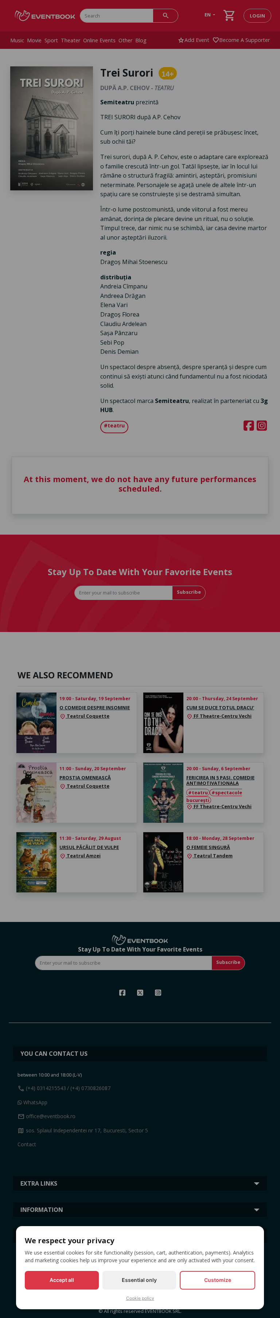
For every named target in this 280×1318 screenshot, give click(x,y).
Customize (217, 1280)
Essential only (139, 1280)
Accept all (62, 1280)
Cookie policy (140, 1298)
